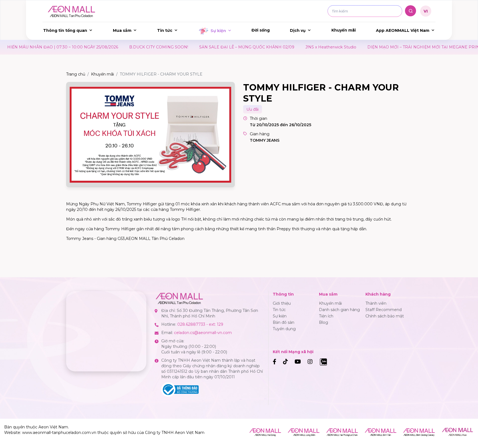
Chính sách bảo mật (384, 316)
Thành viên (375, 303)
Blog (323, 322)
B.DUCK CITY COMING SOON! (138, 47)
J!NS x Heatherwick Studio (310, 47)
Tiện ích (326, 316)
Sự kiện (218, 30)
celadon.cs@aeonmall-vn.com (203, 332)
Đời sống (260, 30)
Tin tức (164, 30)
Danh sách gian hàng (339, 309)
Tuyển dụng (284, 328)
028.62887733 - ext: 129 (200, 324)
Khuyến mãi (343, 30)
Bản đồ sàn (283, 322)
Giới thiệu (282, 303)
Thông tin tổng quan (65, 30)
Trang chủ (75, 74)
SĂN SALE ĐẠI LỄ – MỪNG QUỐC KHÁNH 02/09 (226, 47)
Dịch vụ (298, 30)
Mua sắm (122, 30)
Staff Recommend (383, 309)
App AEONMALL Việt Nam (402, 30)
